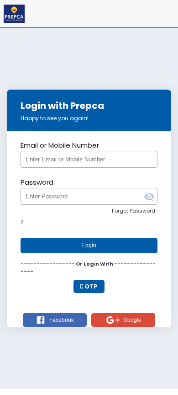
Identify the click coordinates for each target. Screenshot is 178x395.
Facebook (61, 320)
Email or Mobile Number (60, 145)
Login (89, 245)
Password (37, 182)
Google (132, 320)
